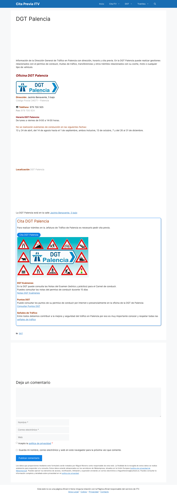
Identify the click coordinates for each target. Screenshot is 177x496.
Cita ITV (112, 4)
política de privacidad (40, 443)
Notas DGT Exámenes (28, 293)
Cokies (84, 492)
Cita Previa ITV (28, 4)
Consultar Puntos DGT (28, 306)
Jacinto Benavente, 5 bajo (63, 212)
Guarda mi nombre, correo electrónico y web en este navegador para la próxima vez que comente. (70, 450)
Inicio (101, 4)
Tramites (141, 4)
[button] (154, 4)
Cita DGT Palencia (28, 235)
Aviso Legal (73, 492)
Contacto (104, 492)
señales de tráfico (26, 319)
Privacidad (93, 492)
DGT (127, 4)
